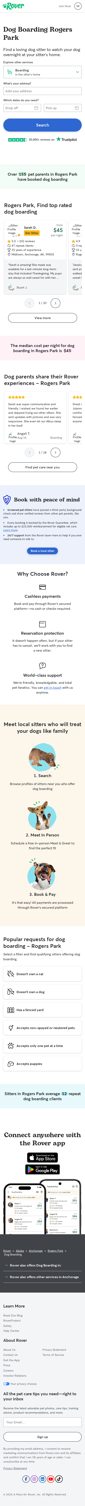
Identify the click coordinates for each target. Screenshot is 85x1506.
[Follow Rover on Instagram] (34, 1479)
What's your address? (17, 83)
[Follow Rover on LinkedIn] (42, 1479)
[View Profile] (35, 417)
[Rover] (13, 6)
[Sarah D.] (35, 257)
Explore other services (18, 62)
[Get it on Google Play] (42, 1169)
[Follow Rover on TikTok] (59, 1479)
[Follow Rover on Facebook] (26, 1479)
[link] (42, 125)
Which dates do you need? (21, 100)
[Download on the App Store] (42, 1157)
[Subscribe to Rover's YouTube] (50, 1479)
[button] (78, 6)
